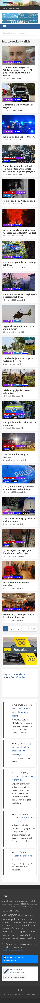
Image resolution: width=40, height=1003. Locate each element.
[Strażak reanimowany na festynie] (18, 442)
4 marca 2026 (8, 140)
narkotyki (30, 907)
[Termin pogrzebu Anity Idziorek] (18, 188)
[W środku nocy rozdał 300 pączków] (18, 570)
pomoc (30, 919)
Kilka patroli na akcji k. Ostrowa (19, 136)
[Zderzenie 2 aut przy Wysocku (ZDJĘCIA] (18, 92)
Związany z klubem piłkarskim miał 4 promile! (21, 712)
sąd (9, 935)
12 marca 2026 (8, 110)
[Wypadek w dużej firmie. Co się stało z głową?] (18, 314)
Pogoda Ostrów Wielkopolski (16, 674)
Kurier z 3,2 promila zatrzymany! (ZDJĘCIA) (19, 263)
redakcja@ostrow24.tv (13, 950)
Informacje (8, 62)
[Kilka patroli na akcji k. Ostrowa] (18, 124)
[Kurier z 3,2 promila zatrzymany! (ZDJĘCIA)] (18, 250)
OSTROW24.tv (16, 970)
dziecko (4, 904)
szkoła (33, 932)
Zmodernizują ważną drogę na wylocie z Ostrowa (18, 359)
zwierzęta (22, 938)
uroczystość (15, 935)
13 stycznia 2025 (9, 396)
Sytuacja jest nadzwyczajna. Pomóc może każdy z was (17, 551)
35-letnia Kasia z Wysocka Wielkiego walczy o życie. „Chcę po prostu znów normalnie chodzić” (19, 71)
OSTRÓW (7, 195)
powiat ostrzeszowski (21, 925)
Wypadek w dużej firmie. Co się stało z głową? (18, 327)
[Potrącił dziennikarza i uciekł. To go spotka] (18, 410)
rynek (26, 928)
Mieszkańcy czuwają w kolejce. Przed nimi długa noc (18, 615)
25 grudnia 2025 (9, 236)
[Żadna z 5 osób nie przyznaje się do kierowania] (18, 506)
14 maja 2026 (8, 78)
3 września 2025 (9, 268)
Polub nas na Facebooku (16, 977)
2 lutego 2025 (8, 364)
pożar (12, 928)
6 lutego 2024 (8, 588)
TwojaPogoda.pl (18, 677)
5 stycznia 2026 (9, 174)
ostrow (16, 78)
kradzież (13, 907)
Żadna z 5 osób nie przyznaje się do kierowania (19, 519)
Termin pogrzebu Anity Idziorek (19, 200)
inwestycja (16, 904)
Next (33, 628)
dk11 (18, 901)
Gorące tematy (9, 158)
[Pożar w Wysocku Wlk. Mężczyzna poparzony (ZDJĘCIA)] (18, 282)
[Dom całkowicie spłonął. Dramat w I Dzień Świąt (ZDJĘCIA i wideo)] (18, 218)
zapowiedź (6, 938)
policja (15, 919)
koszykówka (5, 907)
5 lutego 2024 (8, 620)
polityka (23, 919)
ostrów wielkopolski (11, 912)
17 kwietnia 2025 (9, 300)
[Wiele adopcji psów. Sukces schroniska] (18, 378)
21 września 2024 (9, 460)
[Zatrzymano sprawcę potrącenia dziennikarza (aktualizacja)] (18, 474)
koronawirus (32, 904)
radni (17, 928)
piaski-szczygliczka (27, 916)
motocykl (23, 907)
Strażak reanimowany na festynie (15, 455)
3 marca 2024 (8, 524)
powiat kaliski (15, 922)
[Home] (8, 33)
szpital (4, 935)
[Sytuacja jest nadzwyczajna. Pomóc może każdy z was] (18, 538)
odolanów (5, 911)
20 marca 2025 (8, 332)
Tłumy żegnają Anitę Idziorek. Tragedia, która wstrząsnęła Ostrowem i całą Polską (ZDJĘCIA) (19, 169)
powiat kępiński (6, 925)
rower (22, 928)
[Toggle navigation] (4, 26)
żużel (35, 938)
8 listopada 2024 (9, 428)
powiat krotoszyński (29, 922)
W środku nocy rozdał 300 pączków (16, 583)
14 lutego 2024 (8, 556)
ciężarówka (12, 901)
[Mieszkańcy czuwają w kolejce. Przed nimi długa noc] (18, 602)
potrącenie (5, 922)
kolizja (23, 903)
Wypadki (25, 99)
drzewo (27, 901)
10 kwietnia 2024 (9, 492)
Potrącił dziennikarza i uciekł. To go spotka (19, 423)
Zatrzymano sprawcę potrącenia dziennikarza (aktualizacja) (19, 487)
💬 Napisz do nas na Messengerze (13, 958)
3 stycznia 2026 (9, 204)
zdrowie (16, 938)
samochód (8, 931)
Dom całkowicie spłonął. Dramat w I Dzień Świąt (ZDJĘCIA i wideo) (19, 231)
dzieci (32, 901)
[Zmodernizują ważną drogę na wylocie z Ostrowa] (18, 346)
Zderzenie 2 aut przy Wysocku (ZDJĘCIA (18, 106)
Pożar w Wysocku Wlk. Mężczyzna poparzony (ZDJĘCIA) (20, 295)
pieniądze (6, 919)
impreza (9, 904)
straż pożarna (22, 931)
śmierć (29, 938)
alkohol (5, 901)
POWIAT (17, 62)
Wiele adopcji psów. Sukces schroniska (16, 391)
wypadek (25, 935)
